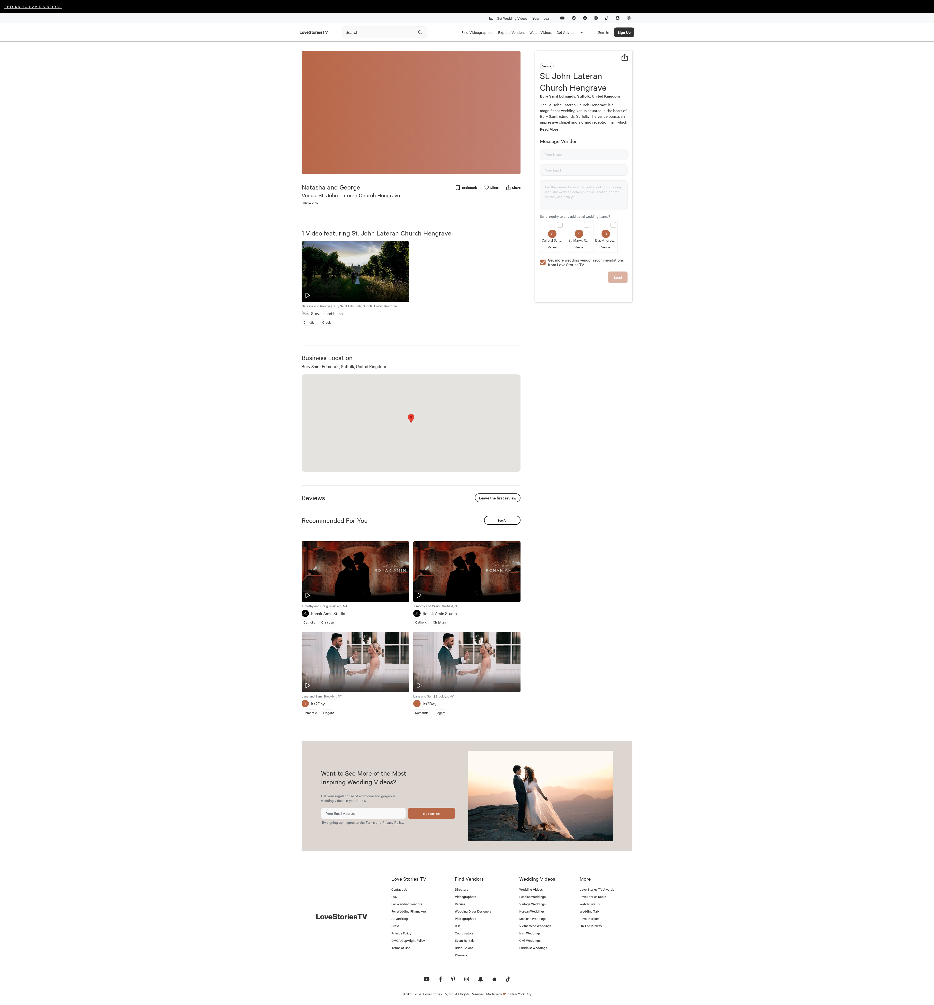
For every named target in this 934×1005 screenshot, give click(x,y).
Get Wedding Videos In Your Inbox (523, 18)
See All (502, 520)
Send (618, 277)
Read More (549, 129)
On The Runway (591, 926)
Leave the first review (497, 497)
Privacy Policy (392, 822)
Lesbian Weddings (532, 896)
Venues (460, 904)
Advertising (399, 918)
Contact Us (399, 889)
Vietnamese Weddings (535, 926)
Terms (370, 822)
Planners (461, 955)
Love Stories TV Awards (597, 889)
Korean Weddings (532, 911)
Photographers (465, 918)
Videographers (465, 896)
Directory (461, 889)
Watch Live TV (590, 904)
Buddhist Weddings (533, 947)
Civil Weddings (529, 940)
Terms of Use (400, 947)
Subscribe (431, 813)
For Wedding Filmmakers (409, 911)
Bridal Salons (464, 947)
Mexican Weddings (532, 918)
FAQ (394, 896)
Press (395, 926)
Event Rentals (464, 940)
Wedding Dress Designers (473, 911)
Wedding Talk (589, 911)
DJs (457, 926)
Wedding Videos (531, 889)
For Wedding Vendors (406, 904)
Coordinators (464, 933)
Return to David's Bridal (33, 6)
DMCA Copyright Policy (408, 940)
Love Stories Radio (593, 896)
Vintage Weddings (532, 904)
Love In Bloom (590, 918)
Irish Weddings (529, 933)
